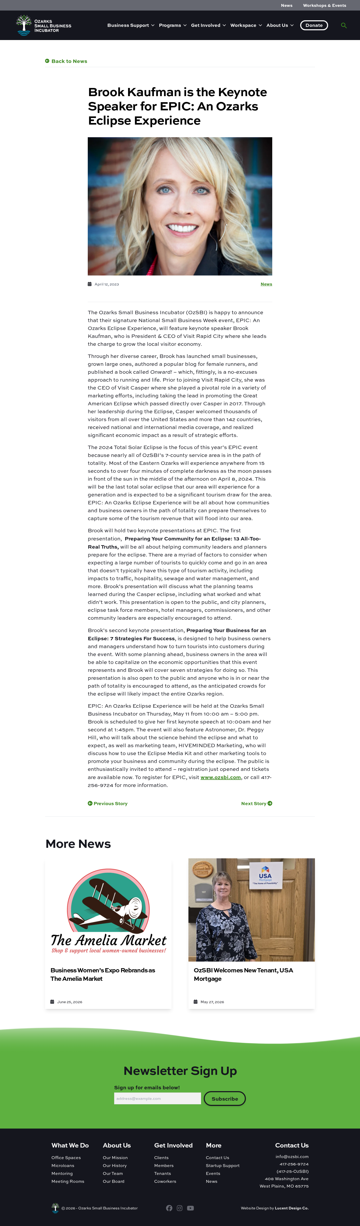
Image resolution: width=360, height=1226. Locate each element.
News (287, 5)
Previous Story (110, 803)
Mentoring (62, 1173)
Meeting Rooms (67, 1181)
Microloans (62, 1165)
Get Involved (205, 25)
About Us (277, 25)
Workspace (243, 25)
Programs (170, 25)
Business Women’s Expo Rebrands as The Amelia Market (102, 974)
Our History (115, 1165)
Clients (161, 1157)
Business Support (128, 25)
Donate (314, 25)
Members (164, 1165)
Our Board (113, 1181)
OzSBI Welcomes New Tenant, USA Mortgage (243, 974)
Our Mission (115, 1157)
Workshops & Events (324, 5)
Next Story (254, 803)
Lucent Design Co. (292, 1207)
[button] (344, 25)
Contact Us (217, 1157)
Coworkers (165, 1181)
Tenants (162, 1173)
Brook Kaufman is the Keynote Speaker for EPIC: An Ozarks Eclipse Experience (177, 105)
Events (213, 1173)
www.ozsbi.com (221, 777)
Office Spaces (66, 1157)
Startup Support (223, 1165)
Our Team (113, 1173)
